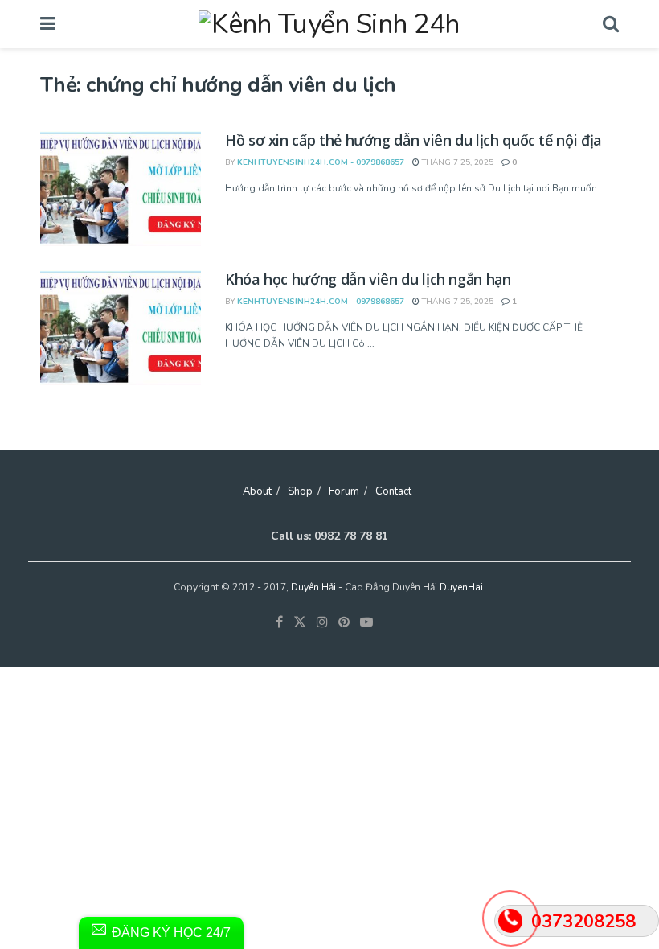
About (257, 491)
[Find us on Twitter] (299, 622)
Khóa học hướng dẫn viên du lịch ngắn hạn (368, 279)
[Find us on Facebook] (279, 622)
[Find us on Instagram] (322, 622)
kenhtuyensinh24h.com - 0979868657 (320, 162)
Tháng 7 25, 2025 (456, 162)
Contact (393, 491)
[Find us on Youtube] (366, 622)
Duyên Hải (313, 587)
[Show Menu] (47, 24)
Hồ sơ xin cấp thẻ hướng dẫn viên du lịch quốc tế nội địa (413, 140)
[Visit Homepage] (329, 24)
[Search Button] (611, 24)
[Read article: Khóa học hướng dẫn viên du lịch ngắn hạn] (120, 327)
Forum (344, 491)
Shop (300, 491)
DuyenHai (461, 587)
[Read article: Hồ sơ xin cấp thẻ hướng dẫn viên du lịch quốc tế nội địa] (120, 188)
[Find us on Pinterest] (344, 622)
